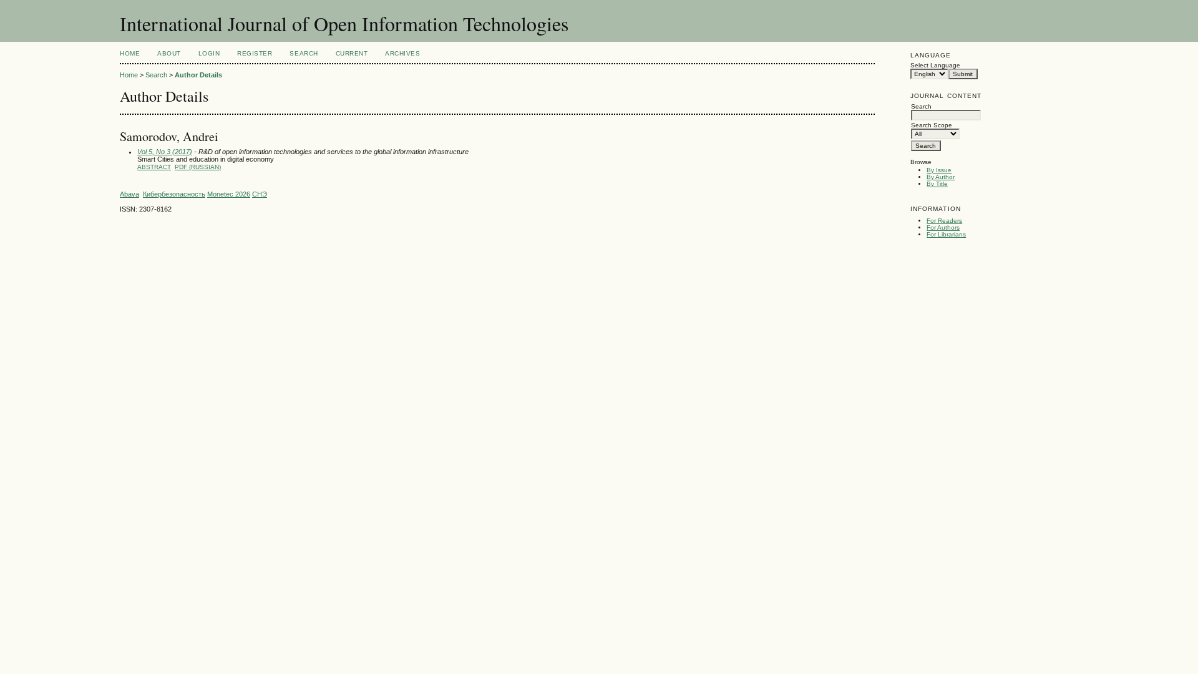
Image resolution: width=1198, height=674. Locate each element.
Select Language (935, 65)
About (169, 53)
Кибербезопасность (174, 194)
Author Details (198, 75)
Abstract (154, 167)
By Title (937, 183)
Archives (402, 53)
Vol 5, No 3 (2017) (164, 151)
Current (352, 53)
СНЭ (259, 194)
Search (304, 53)
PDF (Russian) (198, 167)
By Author (941, 176)
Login (209, 53)
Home (130, 53)
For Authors (943, 227)
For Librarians (946, 234)
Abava (129, 194)
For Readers (944, 220)
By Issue (939, 170)
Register (254, 53)
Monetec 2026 (228, 194)
